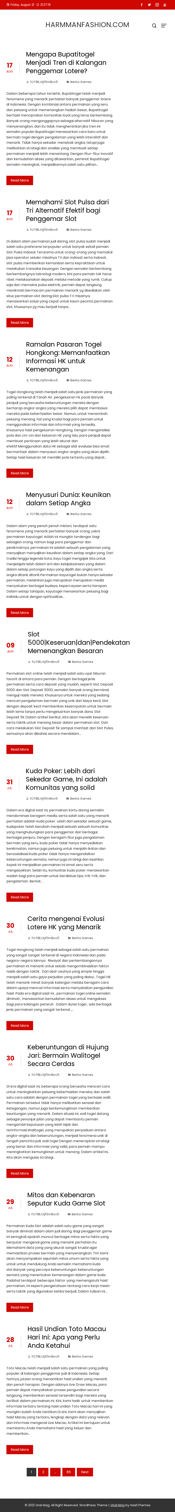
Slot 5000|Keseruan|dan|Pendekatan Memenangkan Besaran (79, 642)
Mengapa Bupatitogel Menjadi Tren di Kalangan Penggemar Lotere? (66, 63)
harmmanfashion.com (87, 24)
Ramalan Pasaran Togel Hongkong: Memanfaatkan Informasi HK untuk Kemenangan (68, 357)
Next (85, 1472)
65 (69, 1472)
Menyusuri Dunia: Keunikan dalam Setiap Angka (68, 499)
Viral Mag (117, 1505)
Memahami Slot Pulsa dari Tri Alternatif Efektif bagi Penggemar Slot (67, 210)
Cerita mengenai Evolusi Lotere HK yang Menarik (66, 923)
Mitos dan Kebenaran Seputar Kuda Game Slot (66, 1199)
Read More (20, 180)
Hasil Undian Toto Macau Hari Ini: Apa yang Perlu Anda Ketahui (67, 1337)
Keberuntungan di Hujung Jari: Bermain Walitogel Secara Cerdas (68, 1055)
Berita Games (81, 82)
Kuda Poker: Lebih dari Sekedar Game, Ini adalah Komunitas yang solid (66, 779)
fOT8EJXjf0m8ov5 (44, 82)
